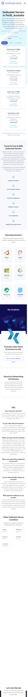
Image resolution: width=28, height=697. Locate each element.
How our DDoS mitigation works (13, 359)
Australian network (12, 31)
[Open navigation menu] (24, 3)
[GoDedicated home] (11, 3)
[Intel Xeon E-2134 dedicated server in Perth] (13, 120)
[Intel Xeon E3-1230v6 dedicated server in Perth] (13, 77)
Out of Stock (18, 43)
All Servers (4, 43)
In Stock (11, 43)
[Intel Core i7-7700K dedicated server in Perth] (13, 99)
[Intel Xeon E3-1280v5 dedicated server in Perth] (13, 56)
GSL (16, 427)
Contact (21, 133)
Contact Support (13, 63)
